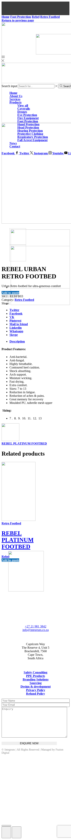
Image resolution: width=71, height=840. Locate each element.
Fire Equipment (28, 118)
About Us (15, 96)
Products (15, 102)
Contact (14, 146)
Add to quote (10, 292)
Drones (22, 111)
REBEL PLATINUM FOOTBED (24, 443)
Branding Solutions (36, 679)
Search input (9, 86)
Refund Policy (35, 693)
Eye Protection (27, 115)
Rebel (5, 556)
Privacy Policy (35, 690)
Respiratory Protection (32, 137)
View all (22, 105)
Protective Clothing (30, 133)
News (13, 143)
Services (14, 99)
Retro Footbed (24, 299)
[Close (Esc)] (6, 825)
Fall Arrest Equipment (32, 140)
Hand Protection (28, 124)
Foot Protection (27, 121)
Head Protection (28, 127)
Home (13, 93)
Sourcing (36, 683)
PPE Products (35, 676)
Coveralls (23, 108)
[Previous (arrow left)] (6, 832)
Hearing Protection (30, 130)
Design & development (36, 686)
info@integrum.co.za (35, 630)
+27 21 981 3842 (35, 626)
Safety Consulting (35, 672)
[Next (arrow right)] (16, 832)
